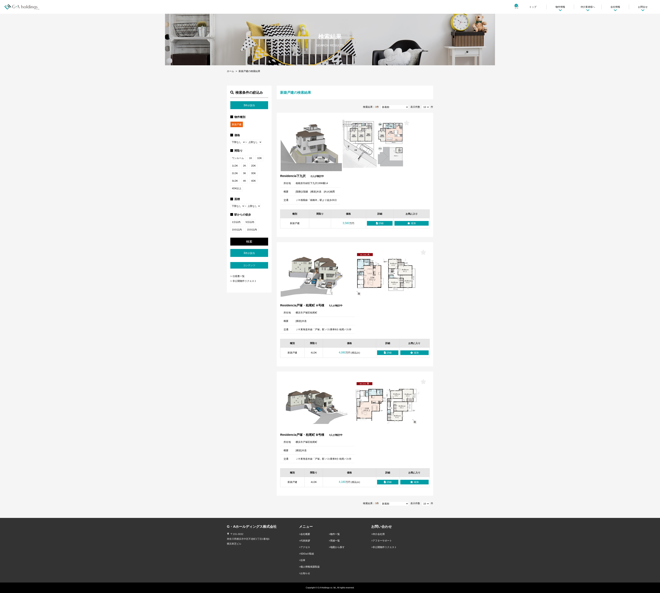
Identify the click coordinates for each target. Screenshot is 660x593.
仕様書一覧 (239, 276)
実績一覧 (335, 540)
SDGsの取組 (307, 553)
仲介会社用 (379, 534)
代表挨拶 (305, 540)
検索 (249, 241)
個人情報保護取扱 (310, 566)
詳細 (381, 223)
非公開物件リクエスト (245, 281)
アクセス (305, 547)
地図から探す (337, 547)
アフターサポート (382, 540)
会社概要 (305, 534)
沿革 (302, 560)
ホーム (230, 71)
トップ (532, 6)
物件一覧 (335, 534)
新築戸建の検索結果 (249, 71)
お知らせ (305, 573)
